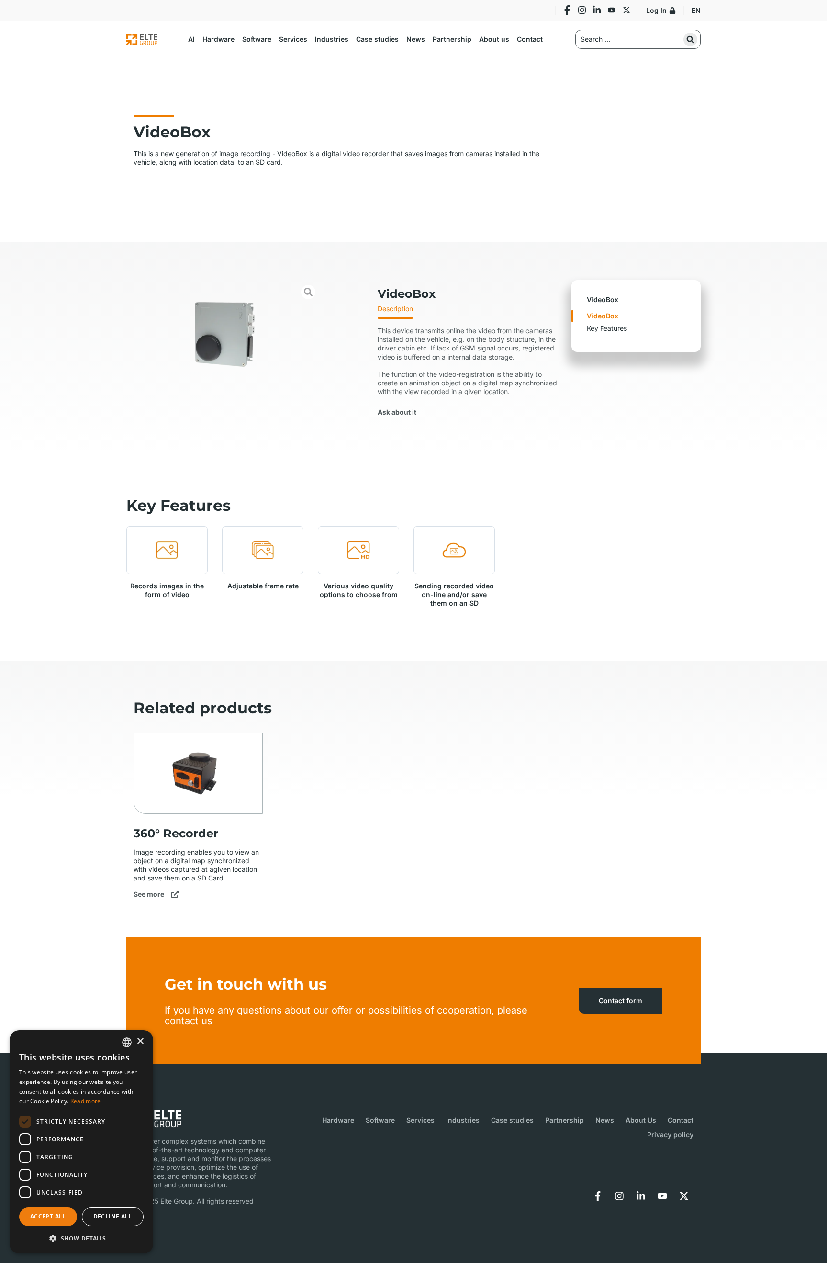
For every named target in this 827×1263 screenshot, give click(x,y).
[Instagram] (582, 10)
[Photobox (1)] (223, 334)
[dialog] (81, 1141)
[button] (191, 39)
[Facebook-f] (567, 10)
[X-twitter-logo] (626, 10)
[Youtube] (611, 10)
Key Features (607, 328)
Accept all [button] (48, 1216)
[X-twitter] (683, 1196)
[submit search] (690, 39)
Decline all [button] (112, 1216)
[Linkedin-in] (597, 10)
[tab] (395, 311)
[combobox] (127, 1042)
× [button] (140, 1041)
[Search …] (638, 39)
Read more (85, 1101)
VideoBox (602, 316)
